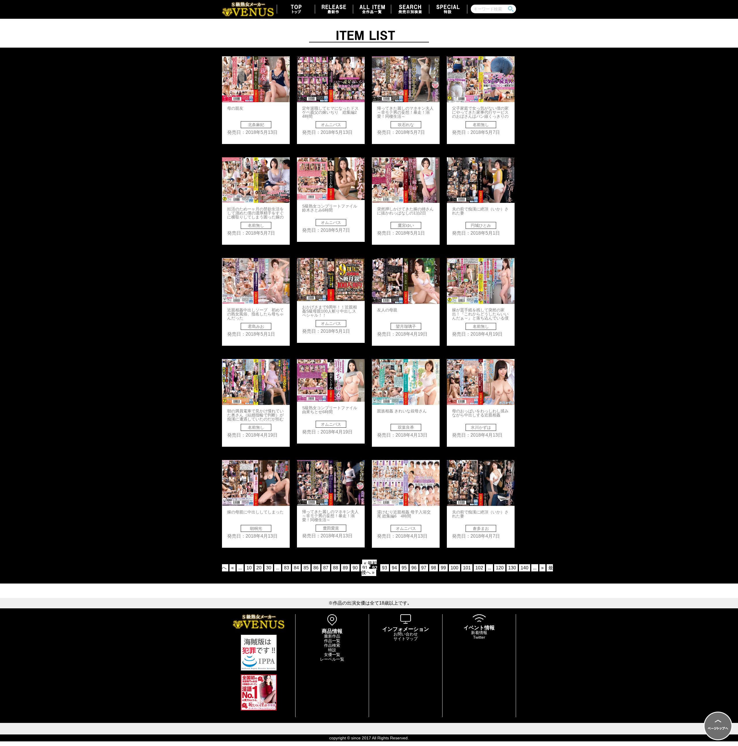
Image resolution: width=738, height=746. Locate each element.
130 (512, 567)
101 (467, 567)
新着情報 (479, 632)
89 (345, 567)
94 (394, 567)
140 (524, 567)
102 (479, 567)
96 (414, 567)
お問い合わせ (406, 634)
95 (404, 567)
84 (296, 567)
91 (365, 567)
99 (443, 567)
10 (249, 567)
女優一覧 (332, 654)
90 (355, 567)
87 (325, 567)
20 (258, 567)
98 (433, 567)
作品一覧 (332, 640)
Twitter (479, 637)
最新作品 (332, 636)
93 (384, 567)
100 (454, 567)
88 (335, 567)
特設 (332, 650)
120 (500, 567)
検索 (511, 9)
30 (268, 567)
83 (286, 567)
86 (316, 567)
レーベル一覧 (332, 659)
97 (423, 567)
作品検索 (332, 645)
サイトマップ (406, 638)
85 (306, 567)
